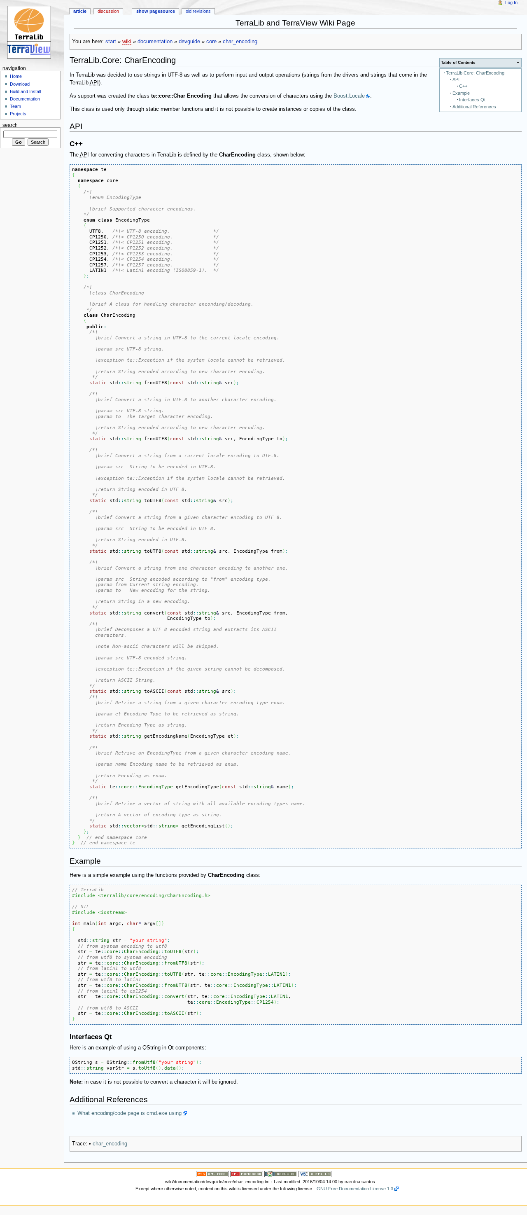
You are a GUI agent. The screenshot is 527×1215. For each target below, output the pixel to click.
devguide (189, 41)
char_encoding (240, 41)
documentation (155, 41)
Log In (511, 2)
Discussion (108, 11)
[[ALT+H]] (32, 32)
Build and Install (25, 91)
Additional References (474, 106)
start (110, 41)
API (455, 79)
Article (79, 11)
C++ (463, 86)
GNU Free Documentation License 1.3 (355, 1188)
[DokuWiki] (280, 1173)
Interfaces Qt (472, 99)
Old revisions (198, 11)
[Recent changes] (212, 1173)
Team (15, 106)
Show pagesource (155, 11)
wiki (126, 41)
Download (20, 84)
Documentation (25, 98)
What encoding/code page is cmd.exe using (129, 1113)
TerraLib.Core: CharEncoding (475, 72)
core (211, 41)
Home (16, 76)
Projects (18, 113)
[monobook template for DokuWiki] (246, 1173)
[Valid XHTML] (314, 1173)
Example (461, 93)
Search (10, 124)
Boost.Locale (349, 96)
